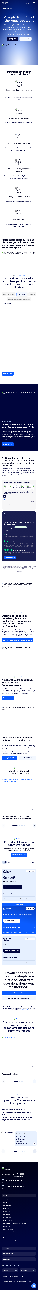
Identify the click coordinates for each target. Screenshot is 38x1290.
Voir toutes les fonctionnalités (26, 899)
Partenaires (6, 1214)
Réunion (26, 3)
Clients (5, 1203)
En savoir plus (8, 374)
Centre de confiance (18, 1276)
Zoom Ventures (7, 1238)
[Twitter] (7, 1266)
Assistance (6, 1259)
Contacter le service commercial (22, 998)
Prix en (31, 862)
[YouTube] (11, 1266)
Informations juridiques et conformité (24, 1278)
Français (6, 1270)
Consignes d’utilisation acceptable (9, 1278)
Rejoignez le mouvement (30, 758)
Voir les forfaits (10, 558)
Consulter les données (11, 758)
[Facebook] (15, 1266)
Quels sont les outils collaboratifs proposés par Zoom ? (17, 1113)
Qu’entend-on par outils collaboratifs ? (14, 1109)
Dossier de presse (8, 1229)
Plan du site (29, 1281)
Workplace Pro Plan (20, 527)
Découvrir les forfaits (19, 855)
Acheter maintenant (12, 921)
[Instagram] (19, 1266)
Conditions (4, 1276)
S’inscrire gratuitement (13, 887)
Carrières (6, 1208)
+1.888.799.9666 (18, 1174)
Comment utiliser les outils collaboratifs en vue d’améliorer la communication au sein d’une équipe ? (17, 1119)
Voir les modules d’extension (10, 899)
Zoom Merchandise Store (10, 1241)
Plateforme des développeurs (11, 1232)
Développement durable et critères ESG (14, 1223)
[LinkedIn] (3, 1266)
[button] (34, 826)
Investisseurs (7, 1217)
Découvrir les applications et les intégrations (18, 640)
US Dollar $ (24, 1270)
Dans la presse (7, 1220)
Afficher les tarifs (21, 993)
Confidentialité (10, 1276)
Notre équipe (7, 1205)
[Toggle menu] (34, 3)
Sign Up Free (13, 39)
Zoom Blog (6, 1200)
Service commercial (9, 1253)
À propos (5, 1195)
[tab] (8, 294)
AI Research (6, 1235)
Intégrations (6, 1211)
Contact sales (26, 39)
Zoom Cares (6, 1226)
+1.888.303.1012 (17, 1176)
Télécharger (6, 1248)
